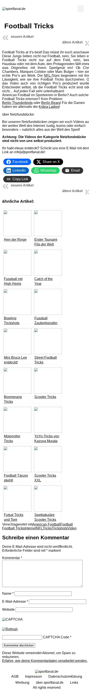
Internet (30, 528)
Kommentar (12, 558)
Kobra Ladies (49, 106)
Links (74, 682)
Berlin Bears (50, 103)
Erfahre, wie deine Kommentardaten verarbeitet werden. (44, 661)
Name (8, 593)
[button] (81, 8)
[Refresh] (10, 629)
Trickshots (59, 528)
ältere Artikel (72, 42)
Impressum (33, 676)
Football (66, 524)
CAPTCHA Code (56, 637)
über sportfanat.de (50, 682)
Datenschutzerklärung (65, 676)
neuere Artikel (22, 36)
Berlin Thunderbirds (17, 103)
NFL (39, 528)
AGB (15, 676)
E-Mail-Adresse (15, 601)
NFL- (48, 75)
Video (71, 528)
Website (8, 609)
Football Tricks (13, 528)
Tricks (47, 528)
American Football (46, 524)
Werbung (22, 682)
